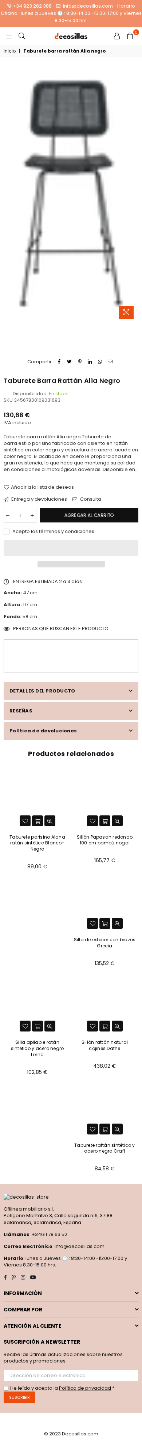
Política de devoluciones (43, 730)
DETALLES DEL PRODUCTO (42, 690)
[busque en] (21, 35)
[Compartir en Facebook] (59, 362)
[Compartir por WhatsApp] (100, 362)
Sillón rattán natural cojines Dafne (105, 1045)
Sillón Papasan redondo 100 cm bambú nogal (105, 840)
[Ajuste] (116, 35)
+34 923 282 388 (32, 6)
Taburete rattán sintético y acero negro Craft (104, 1148)
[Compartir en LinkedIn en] (90, 362)
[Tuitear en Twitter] (69, 362)
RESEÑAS (20, 710)
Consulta (90, 499)
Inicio (10, 51)
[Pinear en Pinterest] (80, 362)
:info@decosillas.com (78, 1246)
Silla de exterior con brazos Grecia (105, 942)
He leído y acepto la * (62, 1388)
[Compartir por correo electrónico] (110, 362)
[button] (71, 548)
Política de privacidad (85, 1388)
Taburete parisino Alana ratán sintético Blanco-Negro (37, 843)
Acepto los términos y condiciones (52, 531)
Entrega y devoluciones (38, 499)
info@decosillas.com (87, 6)
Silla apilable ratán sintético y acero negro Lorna (37, 1048)
